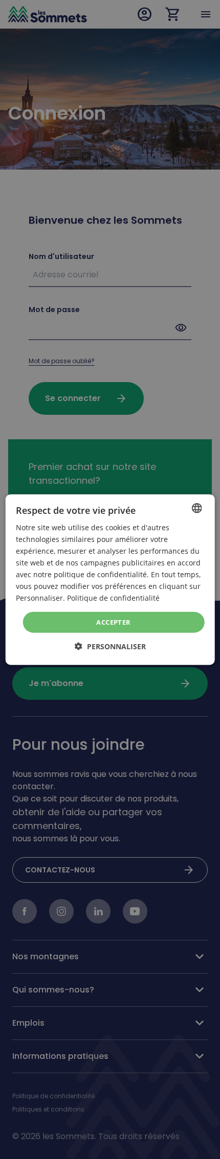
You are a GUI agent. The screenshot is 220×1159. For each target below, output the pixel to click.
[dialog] (110, 579)
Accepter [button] (113, 621)
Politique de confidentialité (113, 598)
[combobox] (196, 508)
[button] (110, 646)
